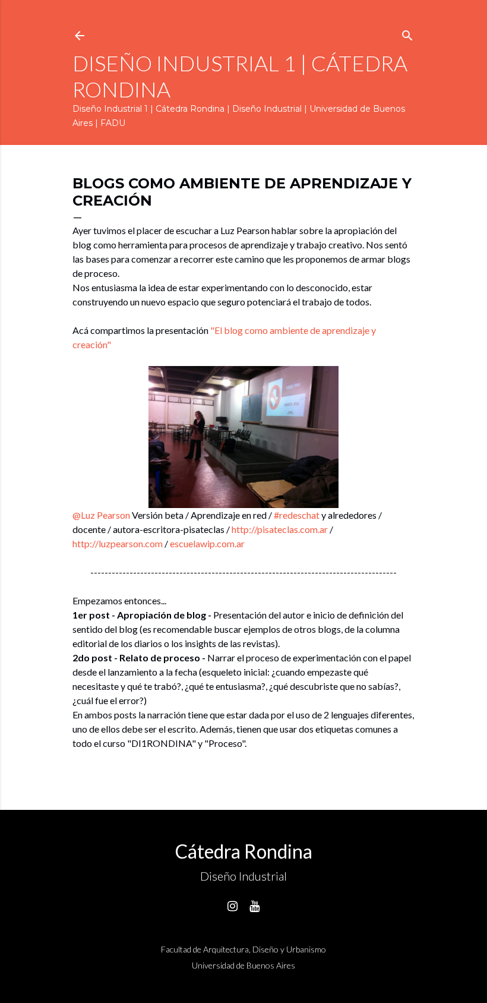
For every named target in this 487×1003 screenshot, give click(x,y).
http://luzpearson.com (118, 543)
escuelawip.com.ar (207, 543)
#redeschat (297, 515)
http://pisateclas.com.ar (281, 529)
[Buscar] (407, 33)
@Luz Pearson (101, 515)
